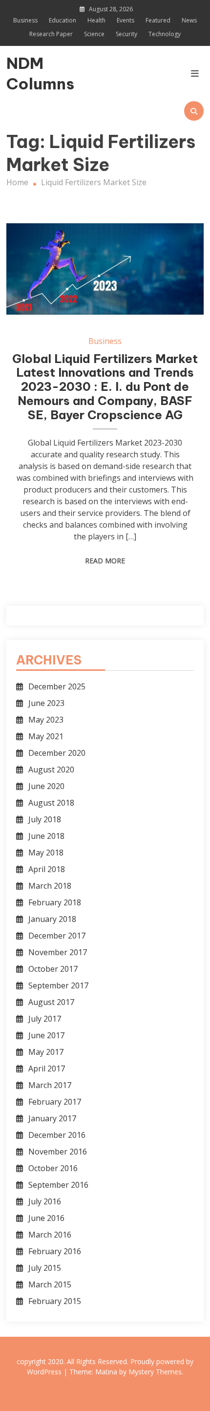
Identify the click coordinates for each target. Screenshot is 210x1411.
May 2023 (45, 719)
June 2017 (46, 1035)
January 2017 (52, 1118)
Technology (164, 34)
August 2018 (51, 802)
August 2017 (51, 1002)
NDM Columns (35, 73)
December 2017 (56, 935)
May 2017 (45, 1052)
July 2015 (44, 1267)
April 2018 (46, 869)
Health (96, 20)
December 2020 (56, 753)
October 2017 (53, 968)
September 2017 (58, 985)
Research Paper (51, 34)
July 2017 (44, 1018)
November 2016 (57, 1151)
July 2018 (44, 819)
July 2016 (44, 1201)
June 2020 (46, 786)
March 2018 (49, 885)
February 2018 (54, 902)
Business (25, 20)
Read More (105, 560)
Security (126, 34)
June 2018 (46, 836)
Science (94, 34)
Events (125, 20)
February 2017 (54, 1101)
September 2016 (58, 1184)
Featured (158, 20)
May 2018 (45, 852)
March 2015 (49, 1284)
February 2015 (54, 1301)
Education (62, 20)
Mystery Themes (155, 1371)
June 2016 (46, 1218)
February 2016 (54, 1251)
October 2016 (53, 1168)
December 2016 (56, 1135)
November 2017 (57, 952)
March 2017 (49, 1085)
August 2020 (51, 769)
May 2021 (45, 736)
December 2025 (56, 686)
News (189, 20)
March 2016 (49, 1234)
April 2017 (46, 1068)
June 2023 (46, 703)
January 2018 (52, 919)
